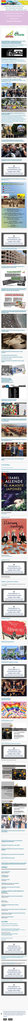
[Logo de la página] (3, 3)
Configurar (5, 1016)
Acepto (5, 1019)
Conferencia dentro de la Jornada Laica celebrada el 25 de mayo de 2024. (13, 963)
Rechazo (10, 1019)
